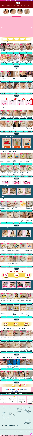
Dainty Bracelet (21, 116)
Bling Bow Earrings (15, 50)
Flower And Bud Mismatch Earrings (29, 219)
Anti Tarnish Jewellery (12, 195)
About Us (10, 407)
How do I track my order (19, 409)
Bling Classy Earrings (2, 207)
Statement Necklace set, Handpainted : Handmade (29, 160)
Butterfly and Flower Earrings (22, 127)
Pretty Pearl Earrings (2, 61)
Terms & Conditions (11, 414)
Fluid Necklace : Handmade (10, 262)
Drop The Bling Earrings (9, 377)
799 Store (25, 288)
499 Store (18, 288)
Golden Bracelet (2, 127)
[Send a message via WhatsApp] (1, 435)
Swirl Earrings (21, 50)
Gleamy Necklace (15, 127)
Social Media (10, 412)
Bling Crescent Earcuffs (29, 337)
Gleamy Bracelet (28, 127)
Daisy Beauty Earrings (2, 50)
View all (16, 66)
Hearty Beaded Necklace (3, 116)
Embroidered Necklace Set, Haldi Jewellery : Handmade (16, 300)
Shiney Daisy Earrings (28, 50)
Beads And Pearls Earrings (3, 337)
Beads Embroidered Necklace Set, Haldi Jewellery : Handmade (9, 312)
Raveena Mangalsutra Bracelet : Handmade (2, 263)
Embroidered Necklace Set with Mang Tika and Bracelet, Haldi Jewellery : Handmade (29, 313)
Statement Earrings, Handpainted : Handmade (22, 160)
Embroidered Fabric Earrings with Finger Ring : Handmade (29, 250)
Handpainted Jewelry (27, 195)
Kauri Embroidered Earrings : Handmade (3, 312)
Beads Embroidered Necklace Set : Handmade (10, 250)
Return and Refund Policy (12, 415)
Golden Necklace (28, 116)
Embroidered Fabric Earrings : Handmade (2, 250)
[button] (2, 3)
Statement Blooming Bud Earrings (22, 219)
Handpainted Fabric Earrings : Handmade (15, 172)
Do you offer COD (19, 412)
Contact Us (10, 413)
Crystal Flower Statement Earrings (10, 78)
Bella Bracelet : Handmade (16, 262)
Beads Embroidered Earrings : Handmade (28, 263)
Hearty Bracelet (8, 116)
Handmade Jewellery (20, 195)
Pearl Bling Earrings (28, 377)
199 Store (3, 288)
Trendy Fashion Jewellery (4, 196)
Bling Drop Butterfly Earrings (22, 349)
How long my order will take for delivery (20, 408)
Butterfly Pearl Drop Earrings (15, 207)
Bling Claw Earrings (22, 337)
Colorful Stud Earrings (9, 61)
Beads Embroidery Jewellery (11, 238)
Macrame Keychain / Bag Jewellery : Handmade (9, 366)
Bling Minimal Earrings (28, 61)
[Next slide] (31, 27)
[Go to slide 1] (15, 35)
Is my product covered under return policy (19, 411)
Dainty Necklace (15, 116)
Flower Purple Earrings (9, 50)
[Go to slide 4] (17, 35)
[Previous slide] (1, 27)
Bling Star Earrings (22, 61)
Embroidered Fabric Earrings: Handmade (22, 300)
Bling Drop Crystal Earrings (16, 61)
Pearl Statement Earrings (22, 377)
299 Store (10, 288)
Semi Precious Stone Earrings (22, 207)
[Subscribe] (12, 427)
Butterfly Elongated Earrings (9, 127)
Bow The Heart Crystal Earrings (28, 78)
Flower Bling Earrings (9, 207)
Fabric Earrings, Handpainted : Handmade (9, 160)
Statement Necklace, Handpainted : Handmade (3, 160)
